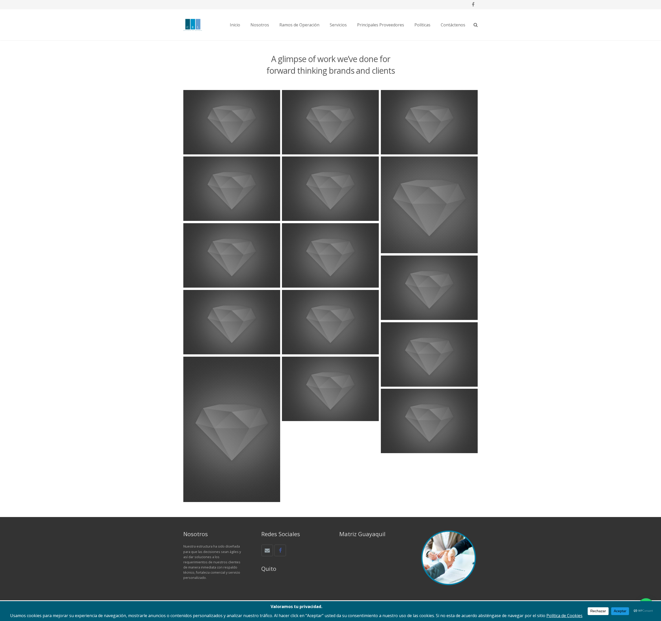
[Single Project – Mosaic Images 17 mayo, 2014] (330, 255)
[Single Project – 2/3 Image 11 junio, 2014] (330, 122)
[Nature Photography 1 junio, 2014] (330, 322)
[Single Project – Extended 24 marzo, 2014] (429, 204)
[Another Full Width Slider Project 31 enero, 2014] (429, 288)
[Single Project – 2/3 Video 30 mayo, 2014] (231, 122)
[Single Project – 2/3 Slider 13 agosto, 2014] (429, 421)
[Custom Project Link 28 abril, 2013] (231, 255)
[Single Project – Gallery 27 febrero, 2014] (330, 188)
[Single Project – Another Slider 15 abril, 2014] (231, 429)
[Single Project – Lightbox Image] (231, 322)
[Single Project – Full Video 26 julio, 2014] (330, 389)
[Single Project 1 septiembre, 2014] (429, 122)
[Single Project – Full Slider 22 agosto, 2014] (231, 188)
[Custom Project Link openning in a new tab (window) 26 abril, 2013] (429, 354)
